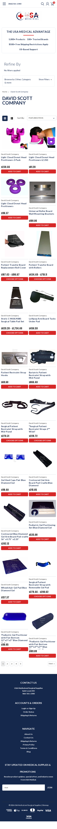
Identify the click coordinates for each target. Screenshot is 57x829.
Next (51, 663)
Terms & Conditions (28, 748)
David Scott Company (19, 92)
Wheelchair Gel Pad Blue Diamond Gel (14, 589)
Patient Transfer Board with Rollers (41, 266)
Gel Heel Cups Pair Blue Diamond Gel (13, 481)
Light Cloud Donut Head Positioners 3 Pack (14, 158)
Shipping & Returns (29, 715)
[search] (42, 4)
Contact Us (28, 737)
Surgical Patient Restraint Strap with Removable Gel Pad (39, 585)
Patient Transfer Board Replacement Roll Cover (13, 266)
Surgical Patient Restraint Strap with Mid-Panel (12, 429)
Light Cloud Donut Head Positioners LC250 (41, 158)
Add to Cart (14, 171)
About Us (28, 734)
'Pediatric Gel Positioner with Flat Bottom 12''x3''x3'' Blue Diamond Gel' (14, 638)
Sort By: (20, 118)
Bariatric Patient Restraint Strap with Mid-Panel (39, 375)
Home (4, 92)
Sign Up (32, 708)
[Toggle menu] (4, 5)
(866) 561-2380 (14, 4)
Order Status (28, 712)
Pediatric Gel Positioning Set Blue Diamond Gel (42, 526)
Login (24, 708)
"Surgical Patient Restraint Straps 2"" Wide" (39, 429)
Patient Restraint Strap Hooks (13, 373)
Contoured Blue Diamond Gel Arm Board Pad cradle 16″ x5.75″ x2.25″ (14, 536)
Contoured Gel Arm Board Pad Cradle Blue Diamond (40, 483)
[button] (28, 80)
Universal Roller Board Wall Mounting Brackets (41, 212)
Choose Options (14, 279)
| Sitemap (44, 805)
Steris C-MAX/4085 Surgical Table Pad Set (12, 320)
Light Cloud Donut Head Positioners (14, 204)
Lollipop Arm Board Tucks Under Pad (42, 320)
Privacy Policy (28, 744)
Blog (29, 752)
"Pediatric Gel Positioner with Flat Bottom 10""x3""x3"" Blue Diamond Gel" (42, 644)
